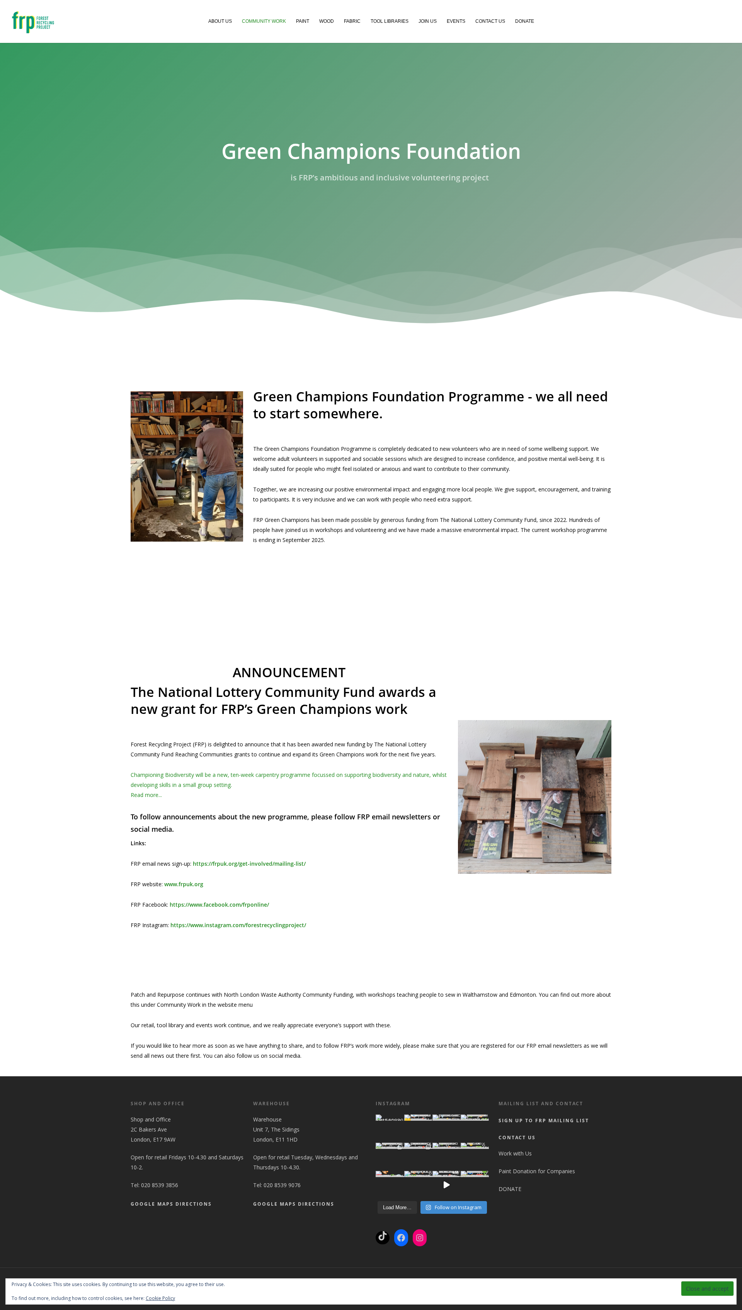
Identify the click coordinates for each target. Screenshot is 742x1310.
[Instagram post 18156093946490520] (390, 1129)
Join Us (428, 21)
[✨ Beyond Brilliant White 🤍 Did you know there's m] (390, 1157)
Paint (302, 21)
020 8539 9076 (282, 1185)
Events (456, 21)
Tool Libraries (389, 21)
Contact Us (490, 21)
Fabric (352, 21)
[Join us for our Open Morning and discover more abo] (418, 1157)
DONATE (524, 21)
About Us (220, 21)
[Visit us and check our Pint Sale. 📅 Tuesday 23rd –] (446, 1185)
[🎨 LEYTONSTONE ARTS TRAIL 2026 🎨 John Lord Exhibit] (390, 1185)
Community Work (264, 21)
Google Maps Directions (171, 1204)
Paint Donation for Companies (537, 1171)
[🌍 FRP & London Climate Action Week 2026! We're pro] (475, 1185)
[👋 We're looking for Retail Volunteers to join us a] (475, 1157)
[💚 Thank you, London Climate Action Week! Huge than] (446, 1157)
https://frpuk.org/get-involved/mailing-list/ (248, 863)
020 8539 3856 (159, 1185)
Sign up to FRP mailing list (544, 1120)
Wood (326, 21)
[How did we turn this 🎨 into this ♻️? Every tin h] (475, 1129)
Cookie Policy (160, 1298)
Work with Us (515, 1153)
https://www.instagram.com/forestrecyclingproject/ (237, 925)
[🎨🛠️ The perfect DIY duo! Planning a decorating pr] (418, 1185)
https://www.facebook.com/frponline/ (218, 904)
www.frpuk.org (183, 884)
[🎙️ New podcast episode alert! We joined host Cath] (446, 1129)
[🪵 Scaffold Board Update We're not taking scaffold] (418, 1129)
